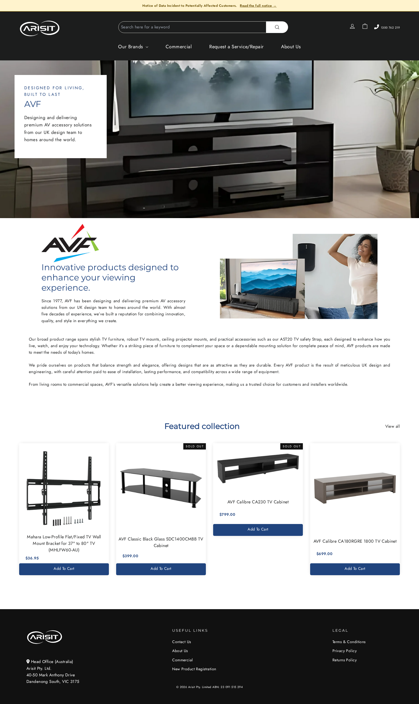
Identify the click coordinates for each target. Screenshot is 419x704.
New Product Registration (194, 669)
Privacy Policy (344, 651)
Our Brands (131, 46)
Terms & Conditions (349, 642)
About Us (291, 46)
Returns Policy (344, 660)
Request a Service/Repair (236, 46)
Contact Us (181, 642)
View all (392, 426)
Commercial (179, 46)
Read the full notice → (258, 5)
